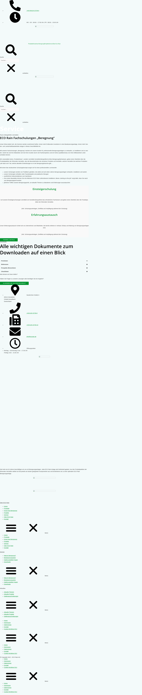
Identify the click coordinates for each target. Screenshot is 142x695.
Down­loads (7, 562)
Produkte (30, 43)
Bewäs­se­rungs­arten (10, 558)
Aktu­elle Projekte (9, 594)
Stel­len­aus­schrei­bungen (11, 596)
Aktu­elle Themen (9, 592)
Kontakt (6, 519)
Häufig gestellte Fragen (11, 560)
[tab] (44, 261)
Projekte (46, 43)
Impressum (7, 622)
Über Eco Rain (56, 43)
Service (51, 43)
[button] (9, 239)
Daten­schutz (7, 625)
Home (6, 506)
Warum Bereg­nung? (10, 555)
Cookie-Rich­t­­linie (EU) (10, 629)
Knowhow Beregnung (38, 43)
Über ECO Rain (4, 503)
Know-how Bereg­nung (10, 510)
